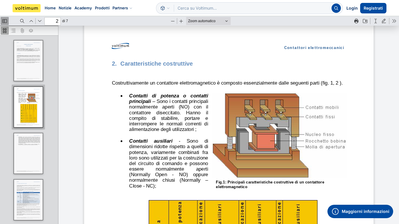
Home (50, 8)
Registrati (373, 8)
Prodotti (102, 8)
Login (352, 8)
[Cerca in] (165, 8)
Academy (83, 8)
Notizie (65, 8)
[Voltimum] (27, 8)
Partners (120, 8)
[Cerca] (336, 8)
